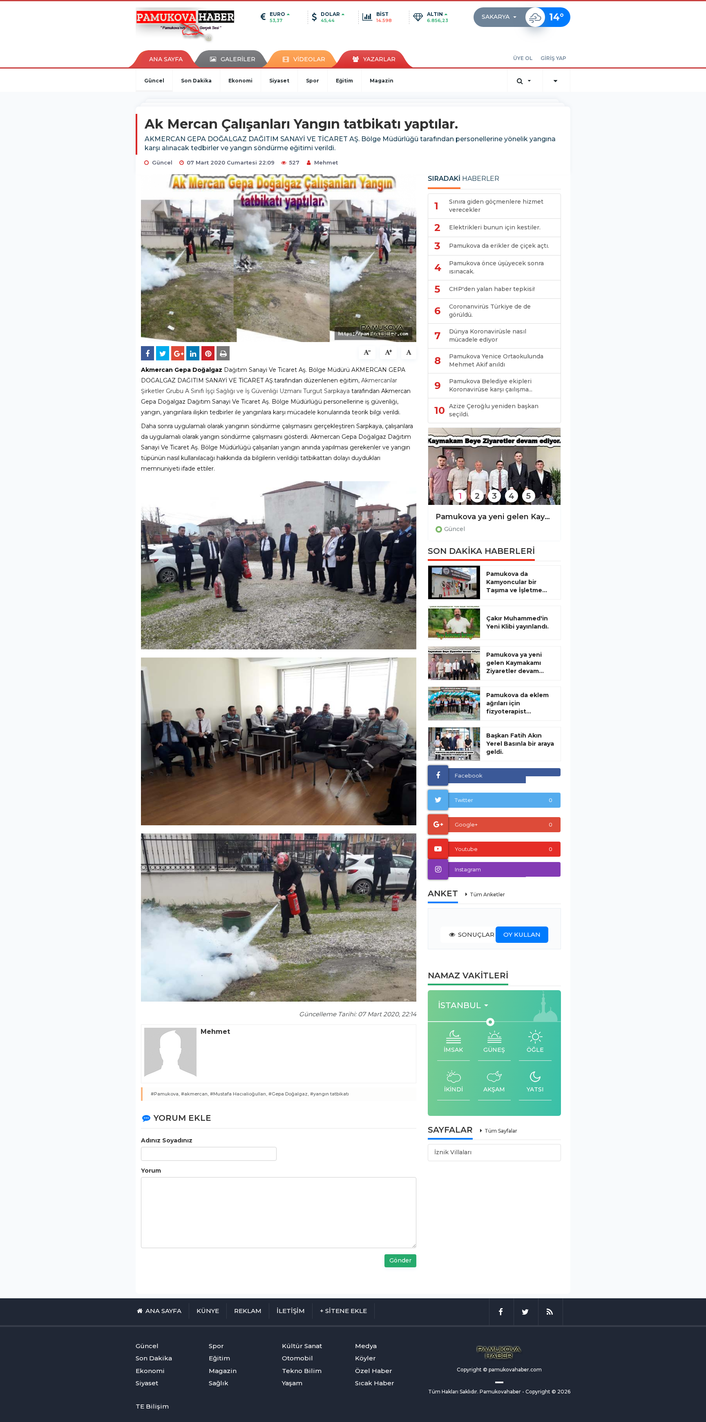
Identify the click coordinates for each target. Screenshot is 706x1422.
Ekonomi (240, 81)
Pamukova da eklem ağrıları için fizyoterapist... (517, 703)
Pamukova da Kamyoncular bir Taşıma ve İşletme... (516, 582)
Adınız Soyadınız (166, 1140)
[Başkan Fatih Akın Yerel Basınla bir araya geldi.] (454, 744)
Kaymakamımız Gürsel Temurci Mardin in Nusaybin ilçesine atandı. (494, 516)
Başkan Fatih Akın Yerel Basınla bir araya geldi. (520, 743)
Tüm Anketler (487, 894)
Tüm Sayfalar (501, 1131)
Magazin (381, 81)
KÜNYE (208, 1311)
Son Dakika (196, 81)
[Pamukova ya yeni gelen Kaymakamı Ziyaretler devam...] (454, 663)
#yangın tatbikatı (329, 1094)
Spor (312, 81)
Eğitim (344, 81)
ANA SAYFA (166, 59)
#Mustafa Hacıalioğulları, (238, 1094)
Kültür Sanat (302, 1346)
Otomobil (297, 1358)
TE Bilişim (152, 1406)
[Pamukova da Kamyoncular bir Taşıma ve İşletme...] (454, 582)
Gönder (400, 1260)
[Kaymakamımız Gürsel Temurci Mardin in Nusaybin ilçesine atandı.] (494, 471)
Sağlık (218, 1383)
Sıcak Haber (374, 1383)
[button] (501, 17)
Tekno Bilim (302, 1371)
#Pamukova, (165, 1094)
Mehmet (326, 162)
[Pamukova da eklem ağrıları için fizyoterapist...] (454, 703)
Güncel (154, 81)
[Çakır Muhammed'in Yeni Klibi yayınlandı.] (454, 623)
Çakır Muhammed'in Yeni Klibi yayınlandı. (517, 622)
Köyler (365, 1358)
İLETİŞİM (291, 1311)
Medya (366, 1346)
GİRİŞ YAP (553, 58)
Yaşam (292, 1383)
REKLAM (247, 1311)
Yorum (151, 1170)
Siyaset (279, 81)
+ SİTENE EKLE (343, 1311)
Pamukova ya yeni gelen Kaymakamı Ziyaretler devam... (515, 663)
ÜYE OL (522, 58)
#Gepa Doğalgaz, (288, 1094)
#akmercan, (195, 1094)
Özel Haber (373, 1371)
